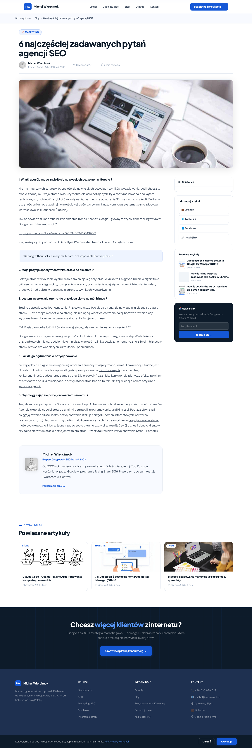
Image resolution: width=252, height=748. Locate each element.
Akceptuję (226, 741)
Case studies (111, 6)
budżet (47, 376)
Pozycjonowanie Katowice (150, 703)
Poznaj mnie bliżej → (53, 485)
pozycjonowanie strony (143, 420)
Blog (127, 6)
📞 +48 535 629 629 (203, 690)
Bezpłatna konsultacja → (209, 6)
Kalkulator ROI (143, 716)
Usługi (93, 6)
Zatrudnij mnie (143, 710)
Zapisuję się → (204, 334)
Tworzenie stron (87, 716)
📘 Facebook (188, 228)
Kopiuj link (191, 237)
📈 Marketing (30, 32)
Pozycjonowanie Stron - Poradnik (136, 431)
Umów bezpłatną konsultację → (126, 651)
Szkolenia (83, 710)
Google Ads (85, 690)
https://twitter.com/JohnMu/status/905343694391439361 (57, 233)
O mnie (140, 6)
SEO (80, 697)
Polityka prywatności (117, 741)
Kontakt (155, 6)
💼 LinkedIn (187, 209)
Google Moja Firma (205, 716)
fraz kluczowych (109, 370)
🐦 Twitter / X (188, 219)
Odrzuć (207, 741)
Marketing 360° (87, 703)
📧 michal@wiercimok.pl (205, 697)
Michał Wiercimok (32, 683)
